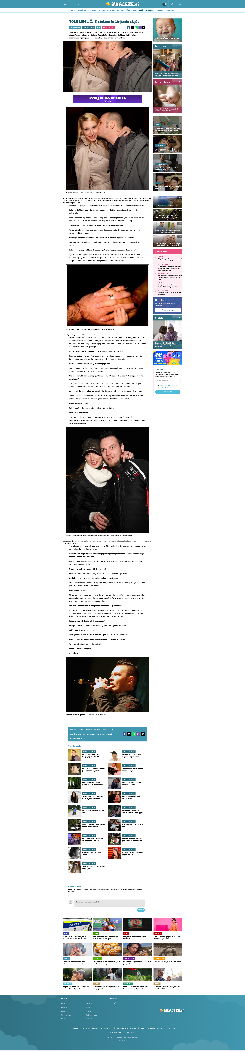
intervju (105, 730)
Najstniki (111, 10)
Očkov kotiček (131, 10)
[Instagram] (78, 4)
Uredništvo (86, 1028)
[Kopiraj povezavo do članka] (143, 27)
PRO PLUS (95, 1028)
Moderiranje (106, 1028)
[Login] (172, 4)
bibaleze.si (81, 738)
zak (84, 734)
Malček (102, 10)
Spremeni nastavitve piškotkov (133, 1028)
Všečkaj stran (169, 310)
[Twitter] (132, 27)
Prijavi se (141, 910)
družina (73, 738)
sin (98, 734)
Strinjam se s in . (167, 386)
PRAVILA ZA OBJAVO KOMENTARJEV (79, 896)
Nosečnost (82, 10)
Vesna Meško (76, 27)
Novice (73, 10)
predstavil (89, 730)
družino (97, 730)
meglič (72, 734)
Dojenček (93, 10)
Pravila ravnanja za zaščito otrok (122, 1032)
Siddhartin (74, 730)
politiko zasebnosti (162, 387)
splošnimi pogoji (170, 385)
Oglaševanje (74, 1028)
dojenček (109, 734)
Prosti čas (170, 10)
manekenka (91, 734)
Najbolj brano (162, 252)
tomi (81, 730)
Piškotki (116, 1028)
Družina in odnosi (146, 10)
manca (78, 734)
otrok (102, 734)
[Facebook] (73, 4)
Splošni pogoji (169, 1028)
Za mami (120, 10)
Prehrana (159, 10)
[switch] (164, 4)
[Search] (180, 4)
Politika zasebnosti (154, 1028)
